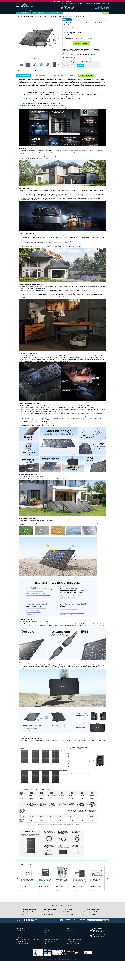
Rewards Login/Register (49, 941)
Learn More (94, 54)
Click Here (23, 105)
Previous (17, 878)
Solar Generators (38, 13)
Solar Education (70, 935)
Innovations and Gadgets (22, 941)
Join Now (105, 920)
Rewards (97, 3)
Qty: (65, 43)
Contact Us (46, 930)
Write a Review (67, 28)
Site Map (46, 943)
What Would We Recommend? (74, 943)
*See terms (96, 50)
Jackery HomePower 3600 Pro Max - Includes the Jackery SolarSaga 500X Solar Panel (80, 881)
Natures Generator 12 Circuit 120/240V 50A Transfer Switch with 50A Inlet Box (62, 880)
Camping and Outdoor (21, 932)
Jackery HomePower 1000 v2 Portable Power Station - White (28, 880)
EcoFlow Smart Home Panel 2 (30, 409)
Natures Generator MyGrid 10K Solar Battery (96, 880)
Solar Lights (54, 13)
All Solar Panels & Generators (42, 16)
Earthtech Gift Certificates (22, 943)
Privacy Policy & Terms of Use (51, 939)
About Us (46, 928)
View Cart (104, 3)
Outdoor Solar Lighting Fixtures (23, 930)
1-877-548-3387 (103, 7)
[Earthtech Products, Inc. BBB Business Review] (38, 952)
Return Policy (47, 937)
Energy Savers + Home (21, 937)
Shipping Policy (47, 935)
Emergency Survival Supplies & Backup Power (27, 935)
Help (45, 932)
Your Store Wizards (81, 958)
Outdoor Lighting (71, 937)
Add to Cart (82, 43)
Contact (80, 3)
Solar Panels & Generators (27, 16)
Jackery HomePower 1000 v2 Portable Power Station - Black (45, 880)
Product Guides (70, 930)
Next (58, 38)
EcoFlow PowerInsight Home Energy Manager (48, 418)
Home (17, 16)
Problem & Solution (71, 941)
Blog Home (69, 928)
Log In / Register (89, 3)
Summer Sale (64, 3)
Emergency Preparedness (73, 932)
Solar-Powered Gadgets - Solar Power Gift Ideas (27, 939)
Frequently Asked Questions (74, 939)
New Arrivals (73, 3)
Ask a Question (77, 28)
